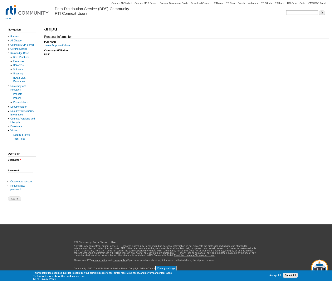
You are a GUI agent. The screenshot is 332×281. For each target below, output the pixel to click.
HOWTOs (18, 65)
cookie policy (120, 260)
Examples (18, 61)
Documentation (18, 106)
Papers (17, 97)
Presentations (20, 102)
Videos (14, 130)
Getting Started (18, 48)
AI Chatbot (16, 40)
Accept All (275, 275)
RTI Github (266, 3)
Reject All (290, 275)
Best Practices (21, 57)
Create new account (21, 181)
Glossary (18, 73)
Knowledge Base (19, 53)
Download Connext (201, 3)
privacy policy (99, 260)
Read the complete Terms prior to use (194, 255)
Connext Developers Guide (174, 3)
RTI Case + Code (296, 3)
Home (8, 18)
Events (241, 3)
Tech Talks (19, 138)
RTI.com (218, 3)
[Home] (27, 8)
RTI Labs (279, 3)
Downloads (16, 126)
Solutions (18, 69)
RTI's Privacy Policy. (44, 279)
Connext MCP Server (145, 3)
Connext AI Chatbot (121, 3)
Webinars (253, 3)
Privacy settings (166, 268)
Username (14, 160)
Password (14, 170)
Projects (17, 93)
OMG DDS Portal (317, 3)
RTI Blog (230, 3)
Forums (14, 36)
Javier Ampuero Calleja (57, 45)
